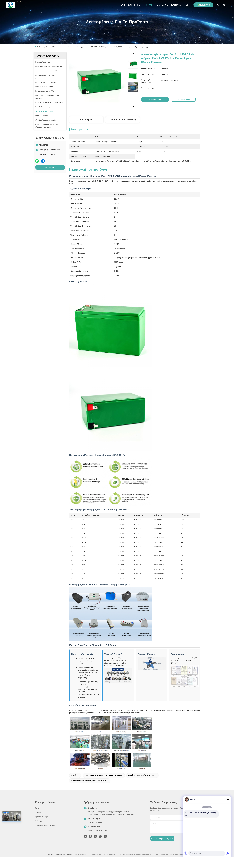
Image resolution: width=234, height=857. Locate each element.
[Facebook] (90, 837)
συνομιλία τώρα (50, 167)
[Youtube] (95, 837)
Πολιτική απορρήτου (56, 854)
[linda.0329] (105, 837)
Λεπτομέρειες (86, 119)
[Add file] (185, 853)
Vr (187, 5)
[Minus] (227, 799)
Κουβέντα (205, 5)
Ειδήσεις (39, 821)
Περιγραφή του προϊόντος (122, 119)
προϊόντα (147, 5)
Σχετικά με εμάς (134, 5)
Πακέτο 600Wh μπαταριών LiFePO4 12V (89, 781)
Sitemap (69, 854)
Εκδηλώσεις (162, 5)
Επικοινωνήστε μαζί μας (177, 5)
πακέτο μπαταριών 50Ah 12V (142, 775)
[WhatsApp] (37, 161)
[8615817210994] (100, 837)
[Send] (228, 853)
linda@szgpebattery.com (49, 150)
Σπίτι (123, 5)
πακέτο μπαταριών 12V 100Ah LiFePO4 (103, 775)
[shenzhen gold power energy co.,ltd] (10, 5)
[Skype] (43, 161)
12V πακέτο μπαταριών (61, 47)
